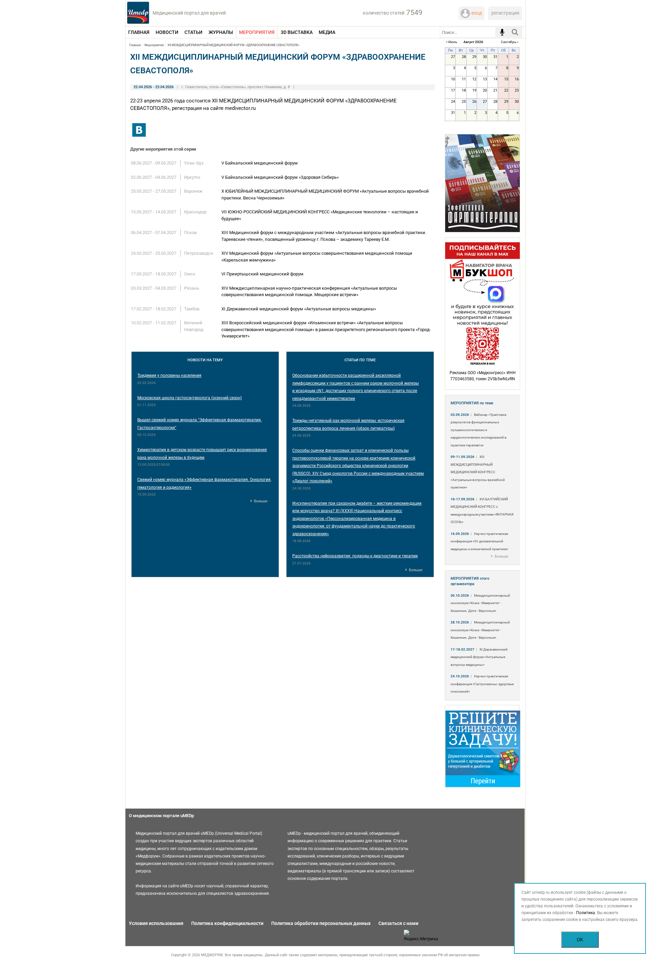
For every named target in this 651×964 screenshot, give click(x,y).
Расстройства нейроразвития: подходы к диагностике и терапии (355, 556)
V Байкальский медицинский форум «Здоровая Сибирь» (280, 177)
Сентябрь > (509, 42)
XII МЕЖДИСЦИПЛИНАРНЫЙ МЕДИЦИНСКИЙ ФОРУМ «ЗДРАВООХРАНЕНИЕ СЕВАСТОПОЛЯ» (233, 45)
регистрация (505, 13)
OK (580, 939)
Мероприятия (154, 45)
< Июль (451, 42)
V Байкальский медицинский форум (259, 163)
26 (474, 101)
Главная (135, 45)
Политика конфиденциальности (227, 923)
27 (485, 101)
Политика (585, 912)
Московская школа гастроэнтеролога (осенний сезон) (189, 398)
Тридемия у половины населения (169, 375)
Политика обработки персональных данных (321, 923)
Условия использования (156, 923)
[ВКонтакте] (139, 130)
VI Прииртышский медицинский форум (262, 273)
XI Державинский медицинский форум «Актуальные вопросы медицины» (298, 308)
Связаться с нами (398, 923)
